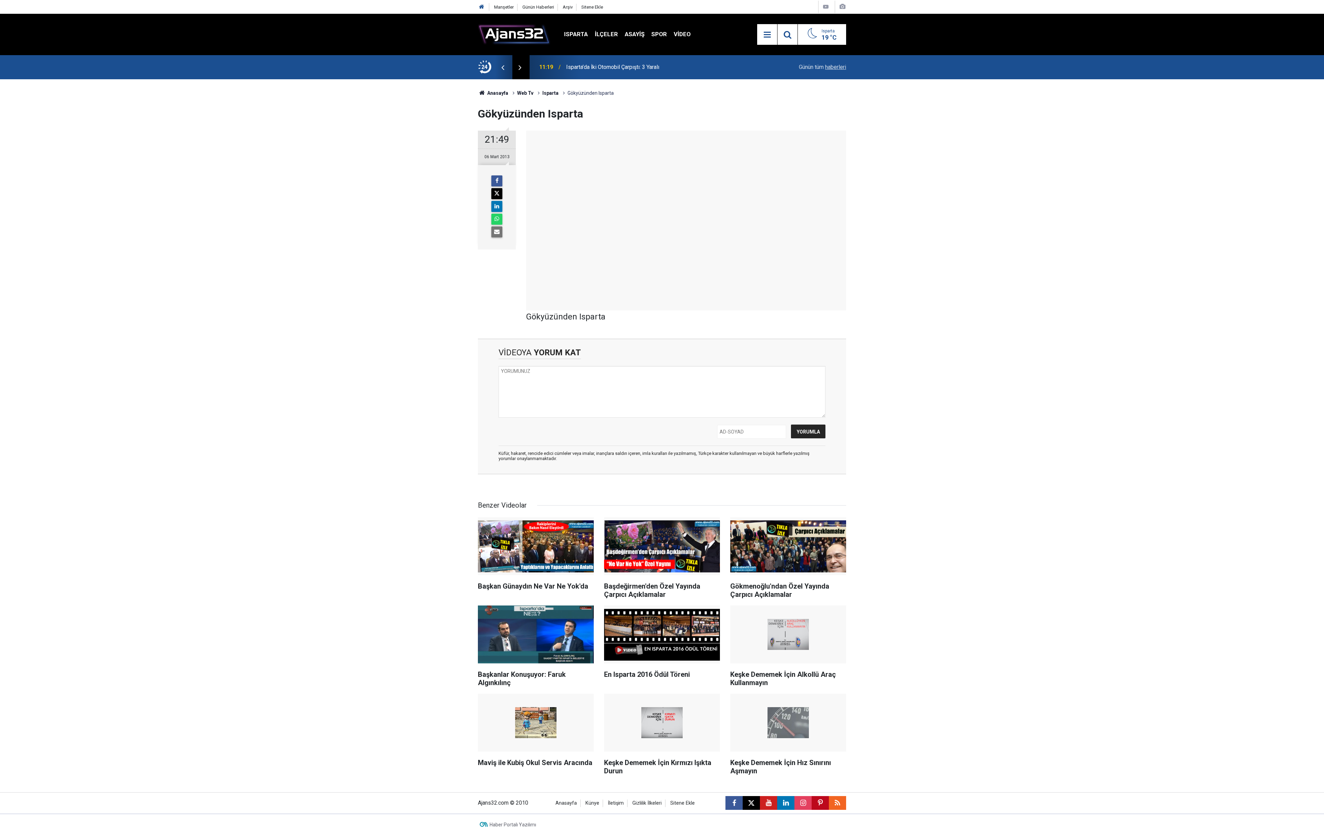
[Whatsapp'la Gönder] (496, 219)
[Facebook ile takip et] (734, 803)
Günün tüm (822, 67)
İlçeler (606, 34)
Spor (659, 34)
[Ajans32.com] (514, 34)
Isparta (576, 34)
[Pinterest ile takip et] (820, 803)
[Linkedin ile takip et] (785, 803)
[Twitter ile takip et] (751, 803)
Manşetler (504, 7)
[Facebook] (496, 180)
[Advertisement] (445, 182)
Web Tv (525, 93)
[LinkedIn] (496, 206)
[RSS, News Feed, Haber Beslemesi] (837, 803)
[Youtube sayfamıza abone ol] (768, 803)
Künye (592, 803)
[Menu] (767, 34)
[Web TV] (826, 6)
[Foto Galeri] (842, 6)
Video (682, 34)
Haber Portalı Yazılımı (513, 824)
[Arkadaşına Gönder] (496, 231)
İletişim (616, 803)
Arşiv (568, 7)
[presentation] (502, 67)
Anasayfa (497, 93)
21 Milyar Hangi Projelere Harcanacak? (612, 67)
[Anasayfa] (481, 7)
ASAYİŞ (634, 34)
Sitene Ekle (592, 7)
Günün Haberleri (538, 7)
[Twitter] (496, 193)
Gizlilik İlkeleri (647, 803)
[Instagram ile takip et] (803, 803)
